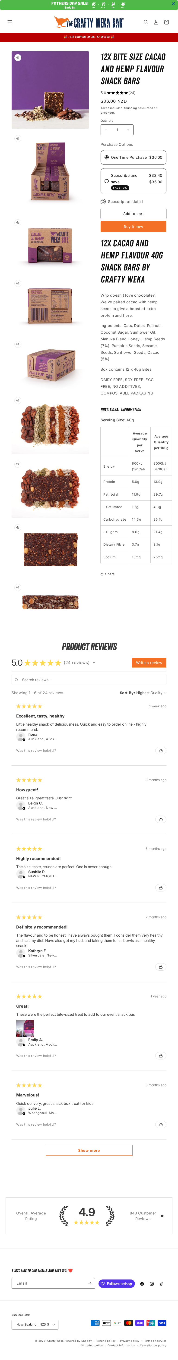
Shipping (130, 108)
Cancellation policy (153, 1345)
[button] (10, 22)
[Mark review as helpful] (160, 750)
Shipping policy (92, 1345)
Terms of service (155, 1340)
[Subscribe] (90, 1283)
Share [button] (110, 574)
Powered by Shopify (78, 1340)
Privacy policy (129, 1340)
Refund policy (105, 1340)
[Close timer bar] (173, 4)
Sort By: (127, 692)
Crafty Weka (55, 1340)
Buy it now (133, 226)
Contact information (121, 1345)
